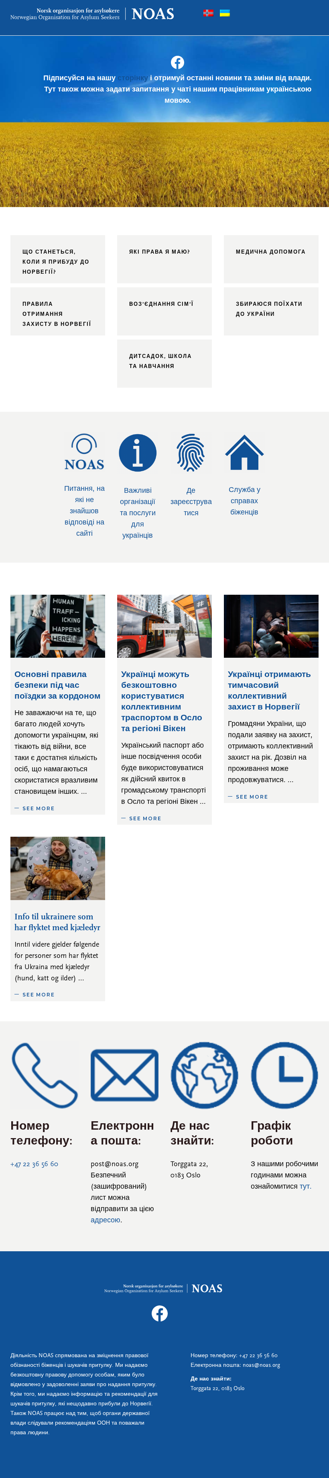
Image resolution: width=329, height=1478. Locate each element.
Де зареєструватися (191, 502)
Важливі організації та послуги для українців (138, 514)
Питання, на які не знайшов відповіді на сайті (84, 512)
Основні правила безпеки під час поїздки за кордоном (57, 686)
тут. (306, 1187)
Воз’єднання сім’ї (161, 304)
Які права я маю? (159, 252)
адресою (105, 1220)
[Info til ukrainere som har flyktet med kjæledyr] (57, 868)
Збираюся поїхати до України (269, 309)
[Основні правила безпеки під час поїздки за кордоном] (57, 626)
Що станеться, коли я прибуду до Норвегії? (55, 262)
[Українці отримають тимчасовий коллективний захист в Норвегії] (271, 626)
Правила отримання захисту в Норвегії (56, 314)
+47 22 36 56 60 (34, 1164)
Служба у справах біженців (244, 501)
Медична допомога (271, 252)
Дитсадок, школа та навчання (160, 361)
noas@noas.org (261, 1365)
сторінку (133, 78)
